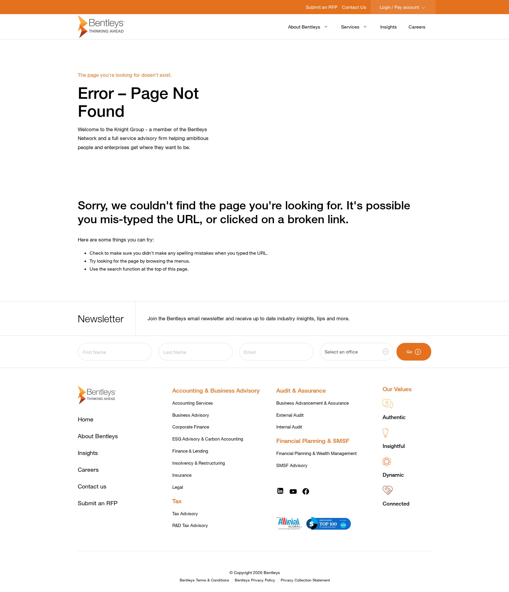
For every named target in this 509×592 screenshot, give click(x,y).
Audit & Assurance (301, 390)
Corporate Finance (190, 426)
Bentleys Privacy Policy (255, 580)
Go (409, 351)
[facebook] (305, 491)
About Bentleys (304, 26)
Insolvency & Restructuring (198, 463)
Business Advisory (190, 415)
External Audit (290, 415)
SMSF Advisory (292, 465)
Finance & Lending (190, 450)
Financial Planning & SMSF (312, 440)
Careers (417, 26)
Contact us (92, 486)
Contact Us (354, 7)
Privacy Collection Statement (305, 580)
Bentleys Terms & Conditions (204, 580)
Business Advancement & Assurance (312, 403)
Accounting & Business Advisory (216, 390)
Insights (388, 26)
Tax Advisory (185, 513)
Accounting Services (192, 403)
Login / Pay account (400, 7)
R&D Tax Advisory (190, 525)
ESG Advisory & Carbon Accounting (207, 438)
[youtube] (293, 491)
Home (85, 419)
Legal (177, 487)
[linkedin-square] (280, 491)
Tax (177, 501)
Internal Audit (289, 426)
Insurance (181, 475)
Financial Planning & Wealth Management (316, 453)
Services (350, 26)
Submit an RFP (321, 7)
